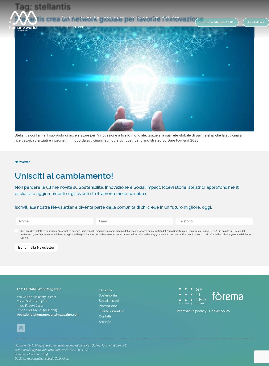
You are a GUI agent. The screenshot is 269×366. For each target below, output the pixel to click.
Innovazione (138, 17)
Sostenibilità (89, 17)
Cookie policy (219, 311)
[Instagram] (21, 328)
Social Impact (113, 17)
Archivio (105, 322)
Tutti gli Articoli (72, 27)
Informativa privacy (192, 311)
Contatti (105, 316)
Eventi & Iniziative (165, 17)
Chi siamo (68, 17)
